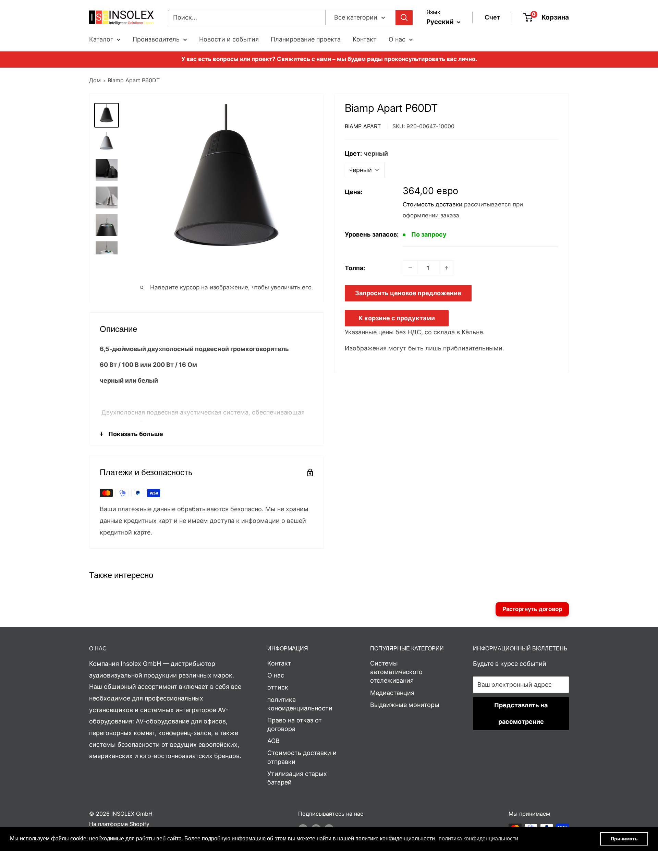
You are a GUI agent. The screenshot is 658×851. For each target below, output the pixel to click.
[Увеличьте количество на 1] (446, 268)
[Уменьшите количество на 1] (410, 268)
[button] (478, 839)
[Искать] (404, 17)
